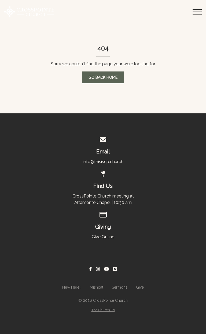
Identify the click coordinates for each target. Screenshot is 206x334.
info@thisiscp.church (103, 161)
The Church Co (103, 310)
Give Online (103, 236)
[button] (197, 11)
